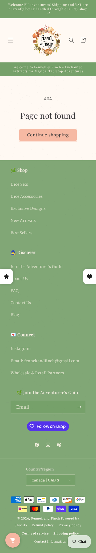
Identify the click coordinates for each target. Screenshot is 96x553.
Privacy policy (70, 525)
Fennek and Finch (45, 518)
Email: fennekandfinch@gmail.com (45, 360)
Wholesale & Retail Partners (37, 373)
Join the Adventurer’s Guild (36, 266)
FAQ (15, 290)
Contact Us (21, 302)
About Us (19, 278)
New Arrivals (23, 220)
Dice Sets (19, 184)
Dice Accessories (27, 196)
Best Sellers (21, 232)
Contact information (50, 541)
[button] (11, 40)
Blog (15, 314)
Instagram (21, 348)
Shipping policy (66, 533)
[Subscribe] (79, 407)
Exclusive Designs (28, 208)
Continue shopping (48, 134)
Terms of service (35, 533)
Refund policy (43, 525)
